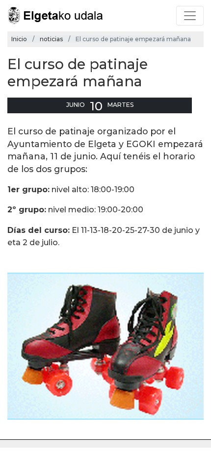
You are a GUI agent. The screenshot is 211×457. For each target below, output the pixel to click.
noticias (51, 39)
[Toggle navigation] (190, 15)
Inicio (19, 39)
